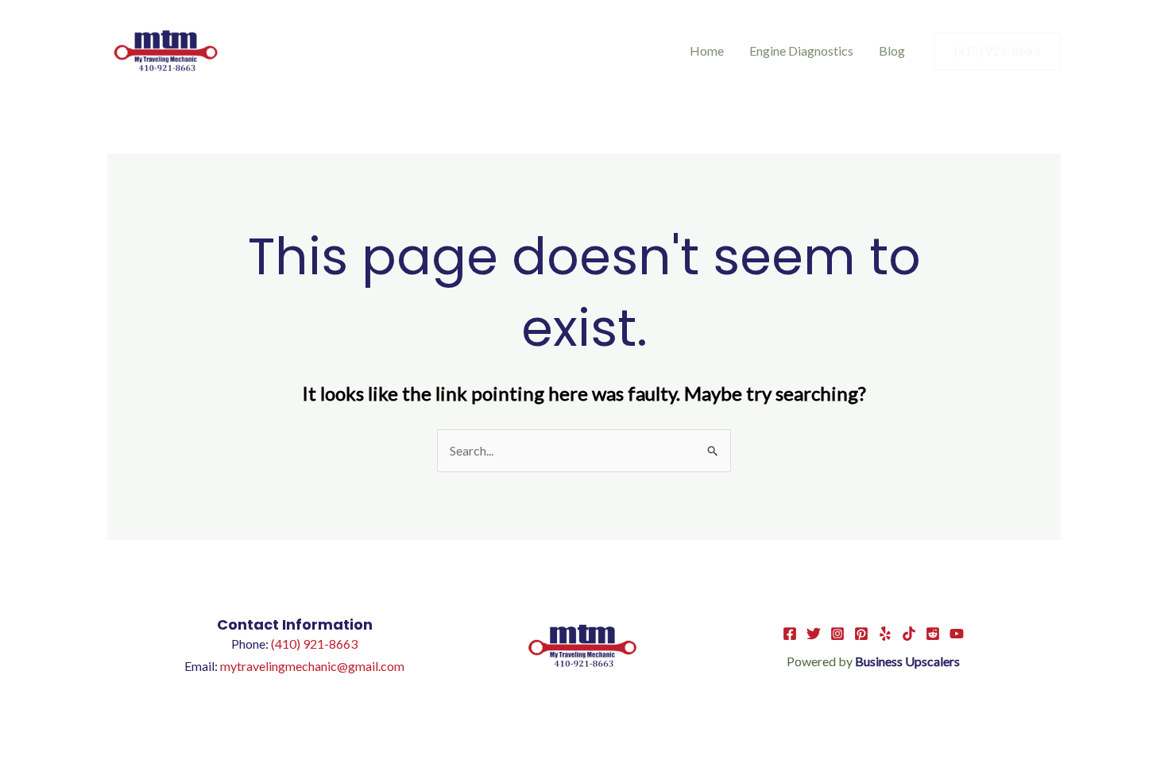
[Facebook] (790, 633)
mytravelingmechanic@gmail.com (312, 665)
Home (707, 50)
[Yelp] (885, 633)
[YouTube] (956, 633)
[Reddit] (933, 633)
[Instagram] (837, 633)
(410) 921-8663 (314, 643)
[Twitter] (813, 633)
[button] (997, 51)
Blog (892, 50)
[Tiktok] (909, 633)
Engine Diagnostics (801, 50)
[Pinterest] (861, 633)
